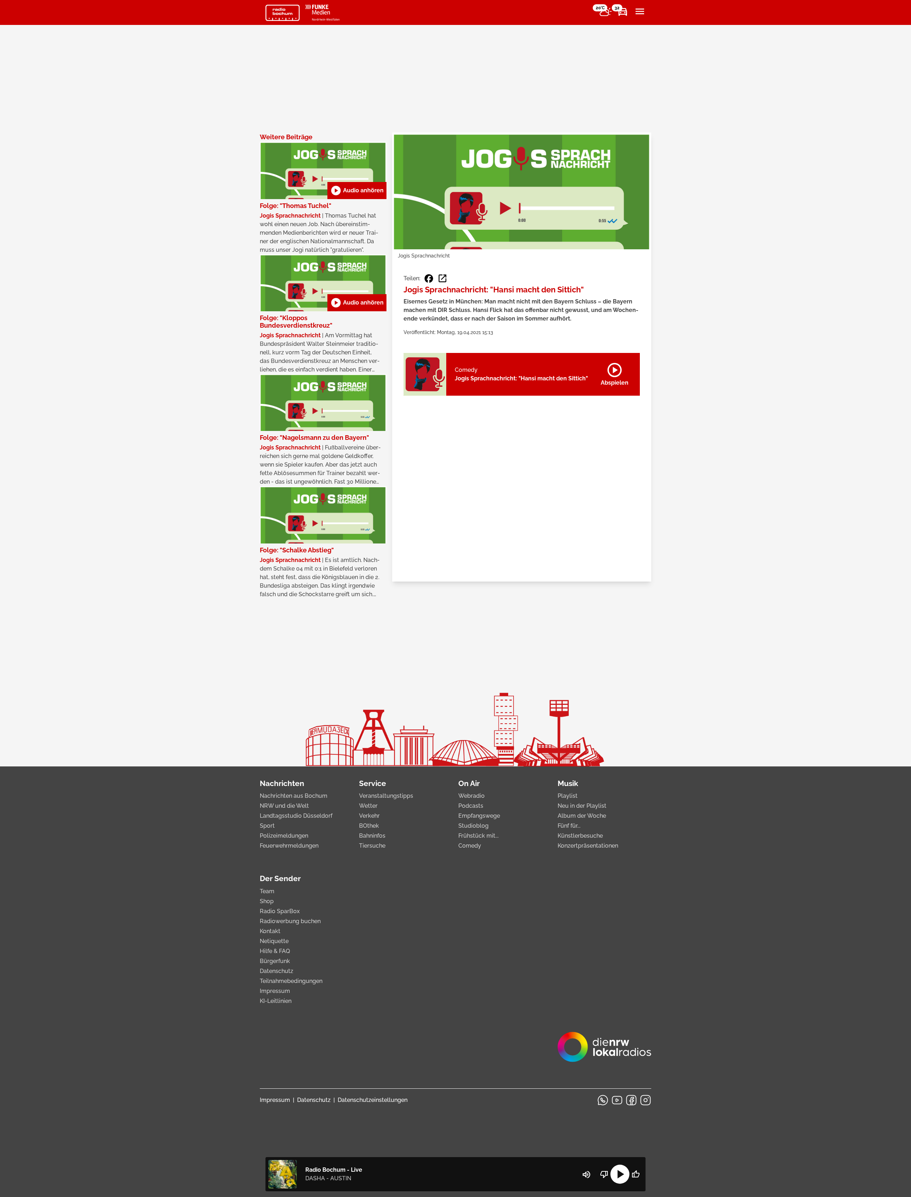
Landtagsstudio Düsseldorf (296, 815)
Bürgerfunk (275, 961)
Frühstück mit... (478, 835)
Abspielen (614, 373)
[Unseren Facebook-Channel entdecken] (631, 1100)
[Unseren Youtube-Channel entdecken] (617, 1100)
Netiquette (274, 941)
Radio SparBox (280, 911)
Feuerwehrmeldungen (289, 845)
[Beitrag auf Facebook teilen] (429, 278)
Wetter (368, 805)
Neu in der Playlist (582, 805)
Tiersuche (372, 845)
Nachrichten (282, 783)
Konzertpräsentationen (588, 845)
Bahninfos (372, 835)
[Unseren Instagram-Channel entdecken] (645, 1100)
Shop (267, 901)
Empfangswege (479, 815)
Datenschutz (276, 971)
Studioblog (473, 825)
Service (372, 783)
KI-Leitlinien (275, 1001)
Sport (267, 825)
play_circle (620, 1174)
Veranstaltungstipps (386, 795)
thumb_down (604, 1174)
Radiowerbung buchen (290, 921)
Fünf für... (569, 825)
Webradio (471, 795)
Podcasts (470, 805)
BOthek (369, 825)
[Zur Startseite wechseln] (282, 13)
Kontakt (270, 931)
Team (267, 891)
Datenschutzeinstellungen (372, 1100)
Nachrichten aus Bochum (293, 795)
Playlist (568, 795)
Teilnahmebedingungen (291, 981)
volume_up (586, 1175)
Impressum (275, 991)
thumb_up (635, 1174)
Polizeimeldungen (284, 835)
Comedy (469, 845)
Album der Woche (582, 815)
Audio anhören (357, 190)
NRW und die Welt (284, 805)
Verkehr (369, 815)
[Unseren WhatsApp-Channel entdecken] (603, 1100)
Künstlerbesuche (580, 835)
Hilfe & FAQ (275, 951)
